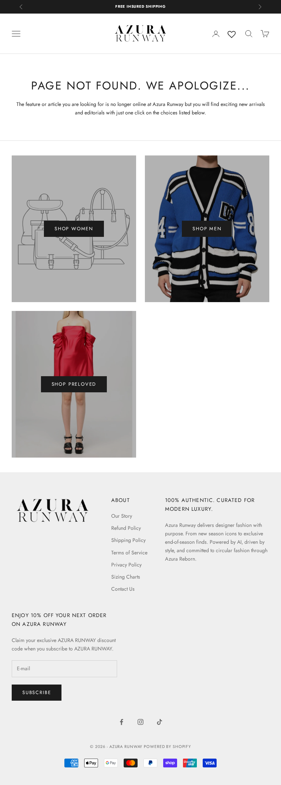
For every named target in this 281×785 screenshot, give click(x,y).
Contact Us (123, 589)
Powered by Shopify (167, 746)
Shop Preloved (74, 384)
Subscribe (36, 692)
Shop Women (74, 228)
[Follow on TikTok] (159, 722)
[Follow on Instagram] (140, 722)
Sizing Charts (125, 576)
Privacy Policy (126, 564)
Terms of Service (129, 552)
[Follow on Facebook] (121, 722)
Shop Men (207, 228)
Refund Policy (126, 528)
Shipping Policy (128, 540)
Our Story (121, 516)
